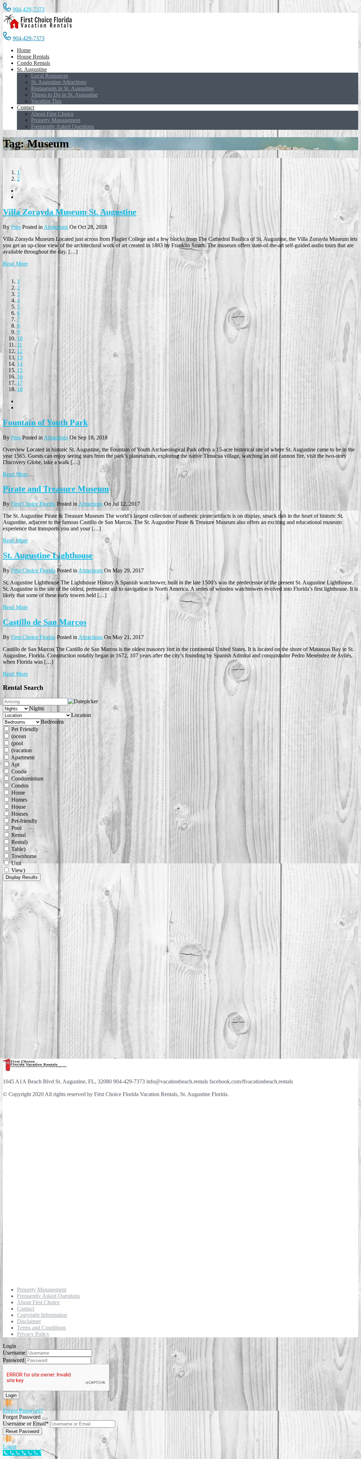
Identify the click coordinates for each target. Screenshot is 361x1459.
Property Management (55, 120)
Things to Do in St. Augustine (64, 95)
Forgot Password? (23, 1411)
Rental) (18, 842)
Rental (18, 835)
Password (13, 1360)
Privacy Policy (33, 1334)
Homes (18, 800)
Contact (25, 107)
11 (19, 345)
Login (9, 1446)
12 (20, 351)
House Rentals (33, 57)
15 (20, 370)
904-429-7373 (28, 9)
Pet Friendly (24, 729)
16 (20, 376)
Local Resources (49, 76)
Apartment (22, 757)
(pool (16, 743)
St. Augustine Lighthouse (48, 555)
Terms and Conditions (41, 1328)
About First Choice (52, 114)
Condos (19, 786)
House (18, 807)
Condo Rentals (33, 63)
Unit (15, 863)
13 (20, 357)
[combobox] (36, 708)
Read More (15, 264)
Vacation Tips (46, 101)
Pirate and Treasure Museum (56, 488)
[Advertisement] (38, 969)
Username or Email (26, 1424)
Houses (19, 814)
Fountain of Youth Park (45, 422)
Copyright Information (42, 1315)
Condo (18, 771)
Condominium (26, 779)
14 (20, 364)
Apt (14, 764)
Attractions (56, 227)
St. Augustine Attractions (58, 82)
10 (20, 338)
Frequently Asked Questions (62, 126)
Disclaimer (29, 1321)
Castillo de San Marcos (44, 622)
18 (20, 389)
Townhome (23, 856)
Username (14, 1353)
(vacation (21, 750)
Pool (16, 828)
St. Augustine (32, 69)
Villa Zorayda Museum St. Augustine (69, 212)
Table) (17, 849)
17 (20, 383)
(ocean (18, 736)
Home (24, 50)
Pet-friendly (23, 821)
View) (17, 870)
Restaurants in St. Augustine (62, 88)
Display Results (22, 877)
